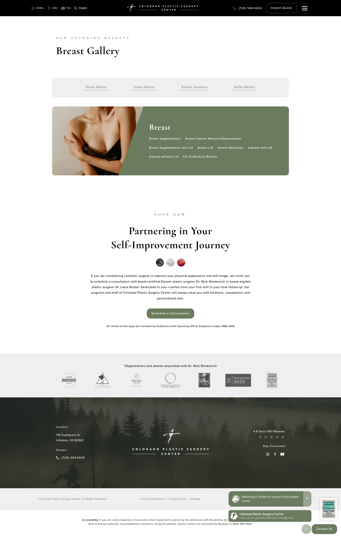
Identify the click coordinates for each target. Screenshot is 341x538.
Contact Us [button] (324, 529)
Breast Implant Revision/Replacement (213, 138)
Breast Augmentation (165, 138)
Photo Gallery (96, 87)
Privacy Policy (177, 499)
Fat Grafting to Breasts (200, 156)
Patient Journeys (194, 87)
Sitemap (195, 499)
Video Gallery (144, 87)
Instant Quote (281, 8)
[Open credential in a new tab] (69, 380)
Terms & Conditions (153, 499)
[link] (247, 8)
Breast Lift (205, 148)
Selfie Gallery (244, 87)
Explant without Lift (164, 156)
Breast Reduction (231, 148)
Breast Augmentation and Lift (171, 148)
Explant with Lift (260, 148)
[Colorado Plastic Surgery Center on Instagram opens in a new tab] (267, 454)
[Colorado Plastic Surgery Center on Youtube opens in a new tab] (282, 454)
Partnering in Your (170, 232)
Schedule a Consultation (170, 313)
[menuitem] (267, 454)
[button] (305, 8)
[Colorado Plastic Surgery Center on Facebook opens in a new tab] (275, 454)
